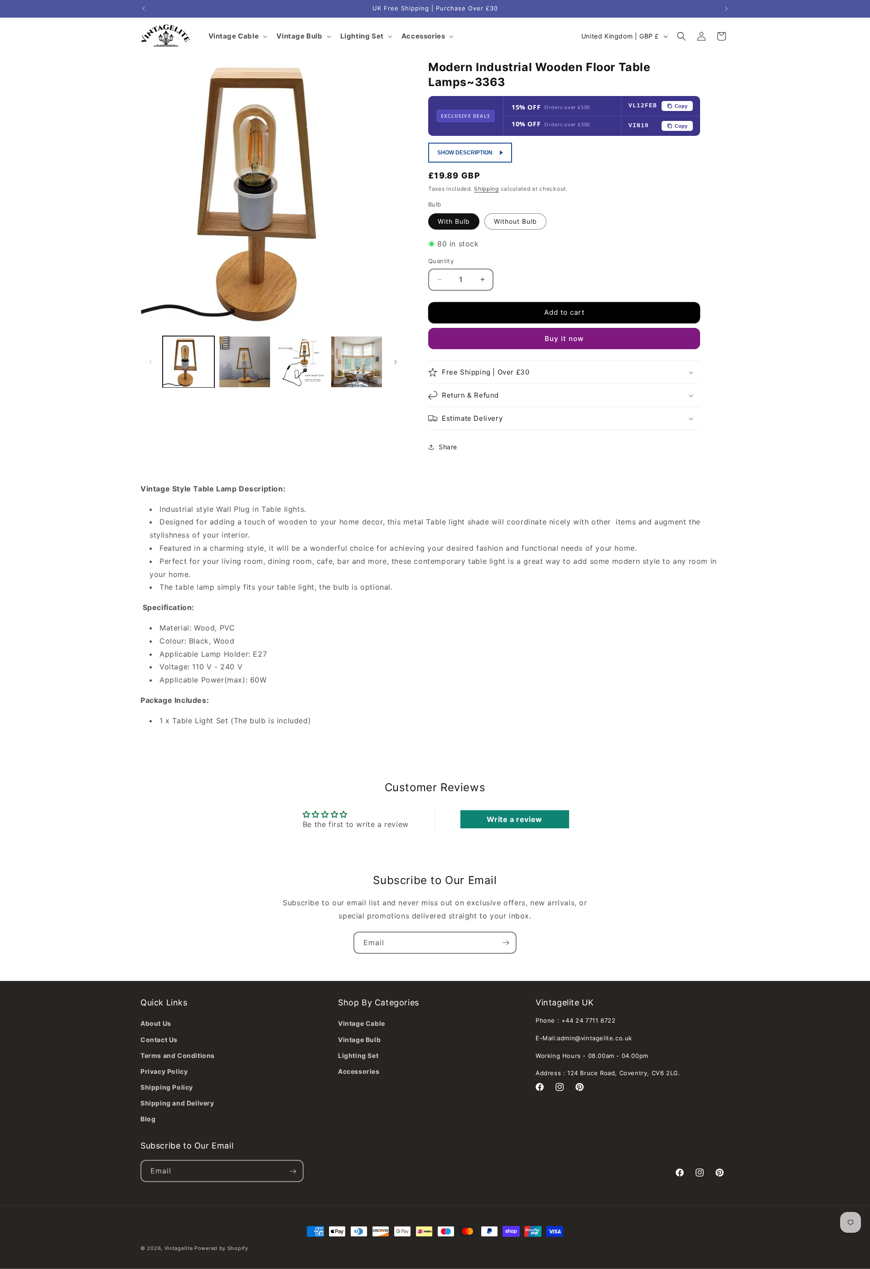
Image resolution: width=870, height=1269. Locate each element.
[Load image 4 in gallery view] (356, 362)
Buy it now (564, 338)
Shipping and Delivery (177, 1103)
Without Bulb (515, 221)
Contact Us (159, 1039)
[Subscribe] (506, 943)
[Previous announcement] (144, 8)
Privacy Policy (164, 1071)
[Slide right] (396, 362)
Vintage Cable (361, 1023)
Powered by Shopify (221, 1248)
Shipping (486, 188)
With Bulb (454, 221)
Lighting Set (358, 1055)
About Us (155, 1023)
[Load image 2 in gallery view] (245, 362)
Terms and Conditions (177, 1055)
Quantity (441, 260)
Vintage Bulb (359, 1039)
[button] (681, 36)
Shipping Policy (166, 1087)
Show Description (465, 152)
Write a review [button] (514, 819)
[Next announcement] (726, 8)
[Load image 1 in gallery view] (188, 362)
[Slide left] (150, 362)
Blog (147, 1119)
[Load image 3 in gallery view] (301, 362)
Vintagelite (178, 1248)
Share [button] (448, 447)
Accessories (359, 1071)
